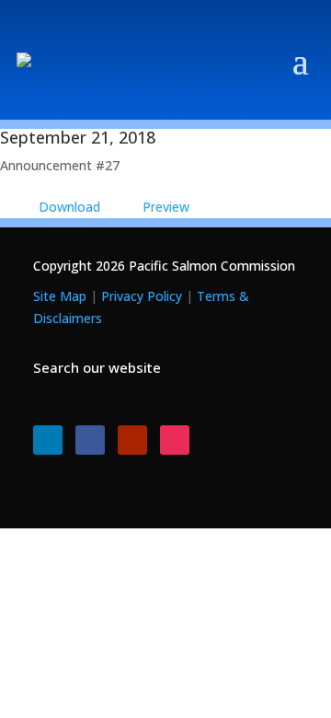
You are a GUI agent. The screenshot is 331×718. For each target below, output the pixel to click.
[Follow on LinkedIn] (48, 440)
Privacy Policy (141, 296)
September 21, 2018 (77, 137)
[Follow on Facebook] (90, 440)
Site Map (59, 296)
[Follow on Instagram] (174, 440)
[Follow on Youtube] (132, 440)
